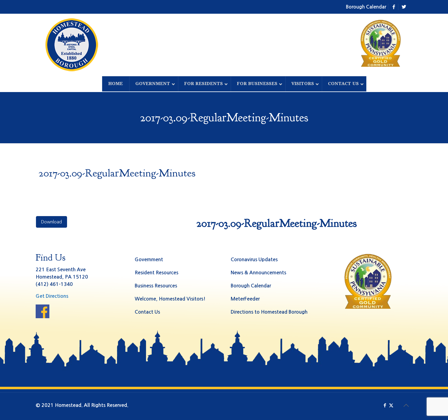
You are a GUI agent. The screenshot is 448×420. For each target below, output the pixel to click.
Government (149, 259)
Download (51, 222)
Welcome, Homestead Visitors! (170, 299)
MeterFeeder (245, 299)
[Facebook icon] (384, 405)
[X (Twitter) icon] (391, 405)
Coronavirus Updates (254, 259)
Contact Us (147, 312)
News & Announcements (258, 272)
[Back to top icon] (406, 405)
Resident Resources (156, 272)
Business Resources (156, 285)
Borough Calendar (366, 7)
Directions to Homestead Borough (269, 312)
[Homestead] (73, 45)
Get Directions (52, 296)
